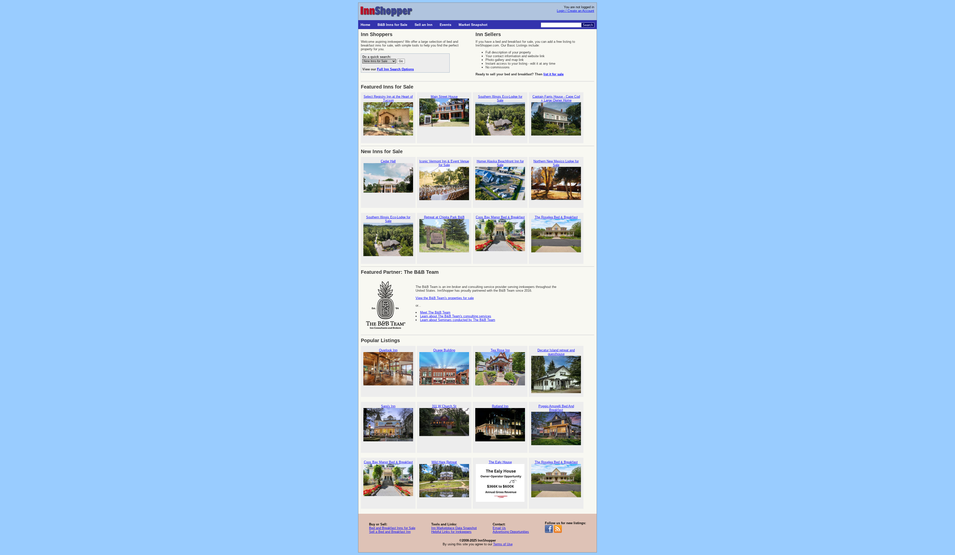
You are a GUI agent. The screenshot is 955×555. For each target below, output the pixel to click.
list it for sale (553, 74)
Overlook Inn (388, 350)
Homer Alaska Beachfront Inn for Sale (500, 163)
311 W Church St (444, 406)
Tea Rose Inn (500, 350)
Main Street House (444, 96)
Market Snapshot (473, 25)
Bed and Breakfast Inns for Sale (392, 528)
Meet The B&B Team (435, 312)
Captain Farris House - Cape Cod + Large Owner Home (556, 98)
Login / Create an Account (575, 11)
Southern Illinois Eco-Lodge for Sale (500, 98)
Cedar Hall (388, 161)
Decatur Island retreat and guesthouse (556, 352)
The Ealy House (500, 462)
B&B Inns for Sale (392, 25)
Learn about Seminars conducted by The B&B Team (457, 320)
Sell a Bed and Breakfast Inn (390, 532)
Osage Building (444, 350)
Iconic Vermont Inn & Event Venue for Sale (444, 163)
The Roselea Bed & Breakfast (556, 217)
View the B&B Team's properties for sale (445, 298)
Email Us (499, 528)
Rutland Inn (500, 406)
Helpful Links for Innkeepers (451, 532)
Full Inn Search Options (395, 69)
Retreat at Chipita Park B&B (444, 217)
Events (445, 25)
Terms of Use (503, 544)
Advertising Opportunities (511, 532)
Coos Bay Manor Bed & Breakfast (500, 217)
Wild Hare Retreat (444, 462)
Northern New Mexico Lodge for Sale (556, 163)
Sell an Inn (423, 25)
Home (365, 25)
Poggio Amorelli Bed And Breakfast (556, 408)
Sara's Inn (388, 406)
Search (588, 25)
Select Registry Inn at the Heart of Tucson (388, 98)
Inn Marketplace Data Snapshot (454, 528)
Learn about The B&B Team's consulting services (455, 316)
